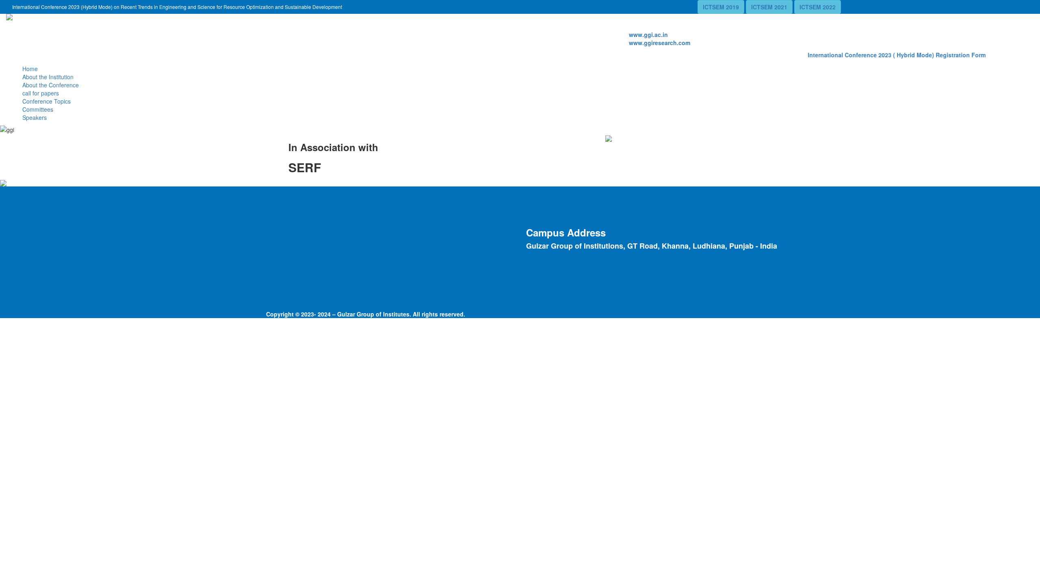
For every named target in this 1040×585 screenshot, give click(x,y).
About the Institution (48, 77)
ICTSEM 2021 (769, 7)
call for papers (40, 93)
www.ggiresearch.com (659, 43)
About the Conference (50, 85)
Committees (37, 109)
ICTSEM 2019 (721, 7)
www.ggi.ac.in (648, 34)
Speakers (34, 117)
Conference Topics (46, 101)
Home (30, 69)
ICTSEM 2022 (818, 7)
